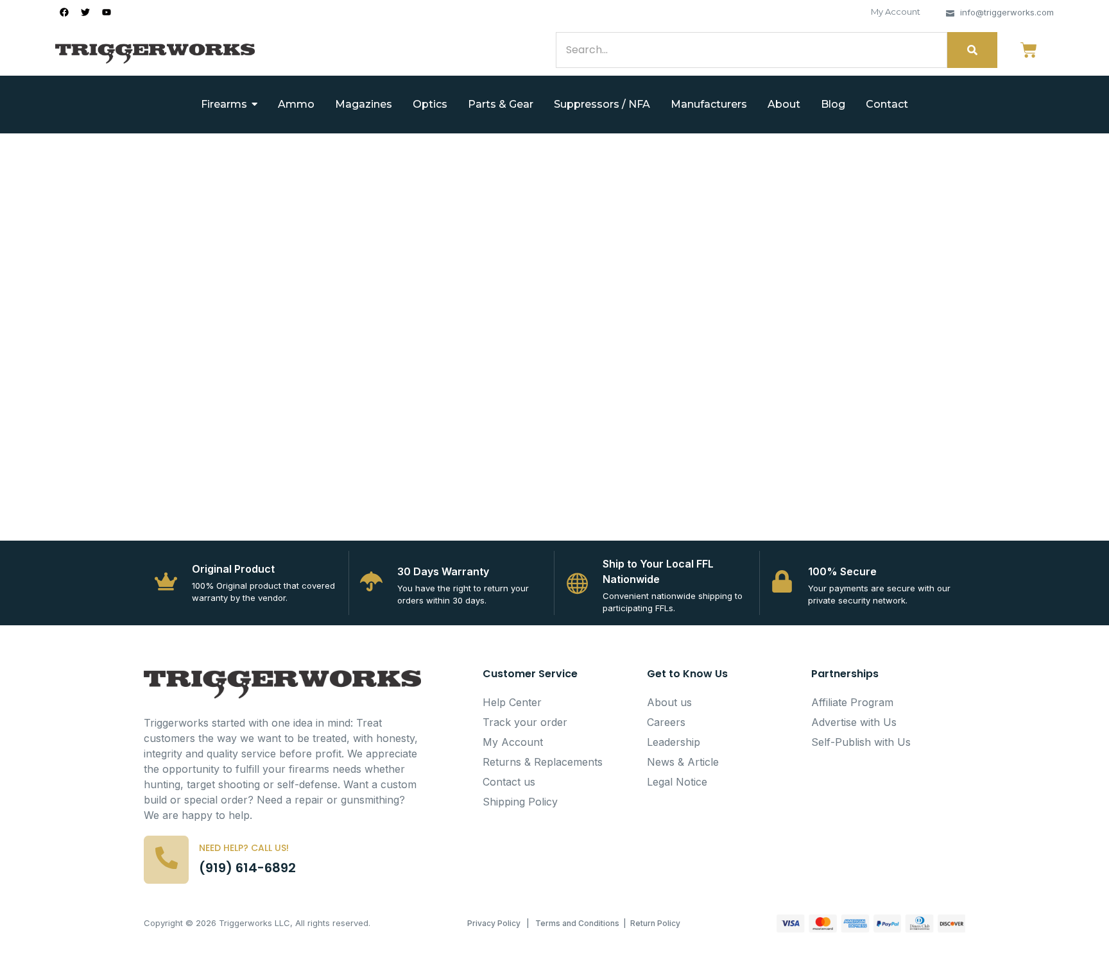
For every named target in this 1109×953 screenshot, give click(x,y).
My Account (895, 11)
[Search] (972, 50)
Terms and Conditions (577, 923)
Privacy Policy (493, 923)
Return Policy (655, 923)
